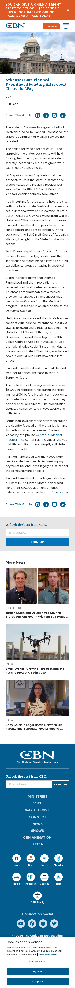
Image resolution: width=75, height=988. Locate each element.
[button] (64, 26)
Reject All (37, 971)
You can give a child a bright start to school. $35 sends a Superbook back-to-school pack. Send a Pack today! (33, 10)
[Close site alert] (68, 10)
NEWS (37, 823)
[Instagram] (43, 923)
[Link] (63, 115)
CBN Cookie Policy (47, 954)
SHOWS (37, 830)
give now (51, 26)
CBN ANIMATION (37, 837)
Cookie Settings (37, 961)
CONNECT (37, 817)
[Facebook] (37, 115)
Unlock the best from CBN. (26, 525)
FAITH (37, 803)
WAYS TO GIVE (37, 810)
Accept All (37, 981)
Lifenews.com (58, 492)
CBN (9, 97)
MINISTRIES (37, 796)
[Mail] (54, 115)
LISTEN (38, 844)
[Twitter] (46, 115)
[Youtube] (21, 923)
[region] (37, 962)
